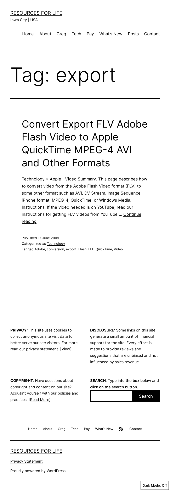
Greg (61, 33)
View (66, 349)
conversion (55, 249)
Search (146, 396)
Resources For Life (36, 13)
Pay (90, 33)
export (71, 249)
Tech (76, 33)
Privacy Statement (26, 461)
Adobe (40, 249)
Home (28, 33)
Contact (152, 33)
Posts (133, 33)
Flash (82, 249)
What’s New (110, 33)
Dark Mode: (152, 485)
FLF (91, 249)
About (45, 33)
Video (118, 249)
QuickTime (104, 249)
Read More (39, 399)
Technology (56, 243)
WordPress (56, 471)
